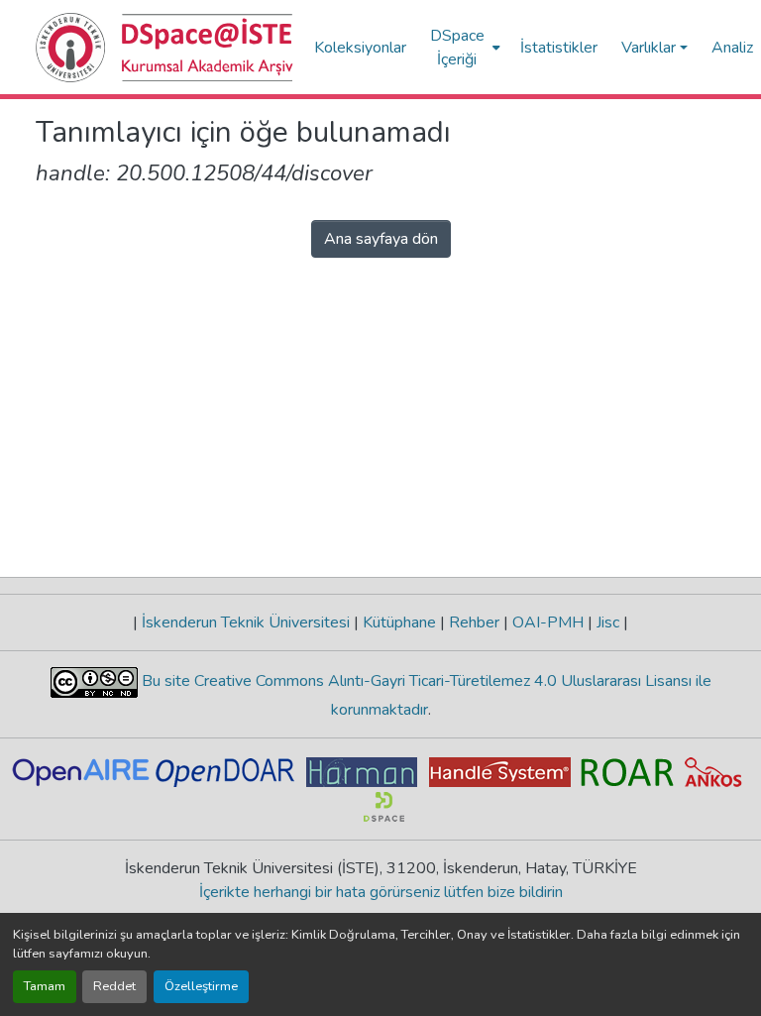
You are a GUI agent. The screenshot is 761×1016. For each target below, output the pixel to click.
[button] (165, 47)
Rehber (474, 622)
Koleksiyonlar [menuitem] (360, 47)
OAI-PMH (548, 622)
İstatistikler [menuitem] (559, 47)
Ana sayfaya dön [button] (381, 239)
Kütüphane (399, 622)
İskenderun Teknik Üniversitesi (246, 622)
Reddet (114, 986)
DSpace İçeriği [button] (457, 47)
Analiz (732, 47)
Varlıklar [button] (648, 47)
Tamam (44, 986)
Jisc (608, 622)
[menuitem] (463, 47)
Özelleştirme (201, 986)
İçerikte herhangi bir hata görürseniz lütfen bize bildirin (381, 892)
